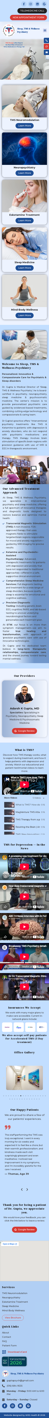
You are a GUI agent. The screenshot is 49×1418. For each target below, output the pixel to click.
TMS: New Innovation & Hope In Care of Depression (28, 834)
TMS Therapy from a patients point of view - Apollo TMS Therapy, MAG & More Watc (28, 819)
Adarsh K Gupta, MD (24, 708)
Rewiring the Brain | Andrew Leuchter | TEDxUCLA (28, 827)
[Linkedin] (37, 4)
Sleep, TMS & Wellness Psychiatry (27, 1373)
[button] (45, 30)
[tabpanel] (24, 784)
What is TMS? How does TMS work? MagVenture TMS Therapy (28, 804)
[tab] (24, 805)
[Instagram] (30, 4)
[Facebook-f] (24, 4)
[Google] (44, 4)
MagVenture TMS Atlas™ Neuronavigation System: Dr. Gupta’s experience (28, 812)
